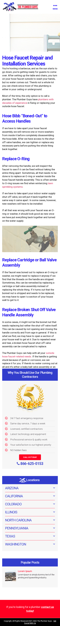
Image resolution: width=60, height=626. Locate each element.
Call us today (30, 457)
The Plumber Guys (44, 621)
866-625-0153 (31, 464)
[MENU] (55, 5)
